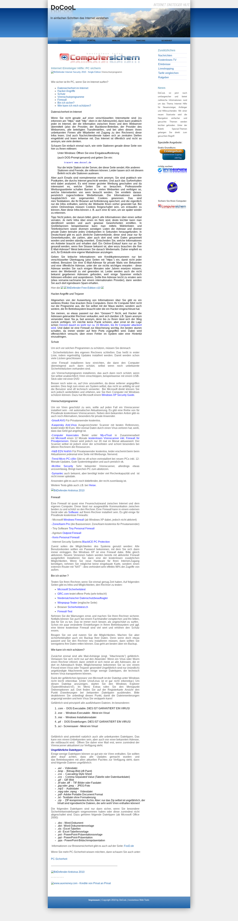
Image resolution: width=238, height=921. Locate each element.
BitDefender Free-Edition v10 (84, 287)
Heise (92, 485)
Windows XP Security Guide (118, 395)
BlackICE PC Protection (96, 541)
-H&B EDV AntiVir (61, 451)
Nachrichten (165, 55)
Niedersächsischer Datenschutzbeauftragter (82, 598)
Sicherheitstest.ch (78, 607)
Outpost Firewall (71, 533)
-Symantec (57, 473)
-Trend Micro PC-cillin (63, 458)
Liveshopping (166, 68)
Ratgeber (163, 77)
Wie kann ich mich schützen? (74, 105)
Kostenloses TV (167, 59)
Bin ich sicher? (65, 102)
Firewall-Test (64, 611)
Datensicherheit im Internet (72, 88)
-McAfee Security (62, 466)
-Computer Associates (65, 435)
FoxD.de (129, 846)
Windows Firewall (73, 519)
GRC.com (63, 593)
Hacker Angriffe (66, 91)
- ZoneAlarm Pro (60, 524)
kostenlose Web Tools (139, 900)
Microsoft (61, 438)
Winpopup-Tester (67, 602)
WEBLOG (116, 41)
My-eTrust (106, 435)
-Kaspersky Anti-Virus (64, 425)
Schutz (61, 94)
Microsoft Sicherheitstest (71, 589)
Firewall (62, 99)
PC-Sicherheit (59, 859)
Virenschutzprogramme (70, 96)
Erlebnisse (164, 64)
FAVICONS (140, 41)
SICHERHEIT (166, 41)
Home (68, 41)
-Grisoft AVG (58, 420)
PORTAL (91, 40)
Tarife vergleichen (168, 73)
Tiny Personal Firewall (82, 528)
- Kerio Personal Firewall (65, 537)
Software (73, 512)
